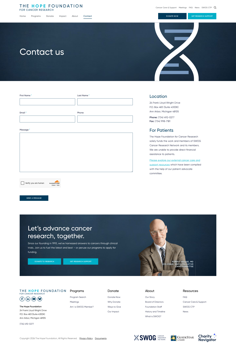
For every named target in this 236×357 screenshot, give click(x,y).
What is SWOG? (153, 316)
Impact (62, 16)
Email (23, 112)
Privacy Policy (86, 338)
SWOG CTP (207, 7)
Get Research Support (202, 16)
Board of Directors (154, 302)
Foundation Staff (153, 306)
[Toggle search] (215, 7)
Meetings (183, 7)
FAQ (191, 7)
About (75, 16)
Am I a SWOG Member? (82, 306)
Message (25, 129)
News (197, 7)
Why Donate (114, 302)
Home (23, 16)
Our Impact (113, 311)
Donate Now (172, 16)
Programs (36, 16)
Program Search (78, 297)
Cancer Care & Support (166, 7)
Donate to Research (44, 261)
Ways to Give (114, 306)
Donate (50, 16)
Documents (101, 338)
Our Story (150, 297)
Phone (80, 112)
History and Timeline (155, 311)
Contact (87, 16)
